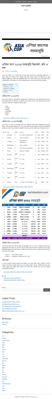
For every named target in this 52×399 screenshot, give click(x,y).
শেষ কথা (5, 92)
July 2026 (4, 324)
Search (4, 287)
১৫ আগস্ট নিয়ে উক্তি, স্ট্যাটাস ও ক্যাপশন (11, 302)
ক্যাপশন (4, 349)
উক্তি (3, 347)
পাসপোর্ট (4, 374)
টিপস (3, 363)
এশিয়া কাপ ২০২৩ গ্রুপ (8, 90)
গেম (3, 354)
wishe (3, 342)
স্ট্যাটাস (3, 390)
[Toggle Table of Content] (15, 85)
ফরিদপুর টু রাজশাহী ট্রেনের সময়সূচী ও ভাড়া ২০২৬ (13, 311)
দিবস (3, 372)
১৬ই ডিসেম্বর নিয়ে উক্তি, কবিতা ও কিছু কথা (11, 306)
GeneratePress (33, 396)
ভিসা (3, 381)
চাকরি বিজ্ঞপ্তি (5, 358)
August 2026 (5, 322)
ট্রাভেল (3, 367)
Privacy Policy (18, 1)
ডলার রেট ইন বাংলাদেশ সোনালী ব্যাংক (12, 278)
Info (3, 336)
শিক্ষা (3, 388)
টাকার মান (4, 361)
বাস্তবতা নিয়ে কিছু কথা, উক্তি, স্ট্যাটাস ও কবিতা (14, 280)
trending (35, 1)
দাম (3, 370)
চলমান (3, 356)
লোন (3, 386)
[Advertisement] (26, 22)
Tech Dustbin (26, 6)
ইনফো (3, 345)
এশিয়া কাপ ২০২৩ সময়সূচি (9, 88)
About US (24, 1)
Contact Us (30, 1)
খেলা (5, 276)
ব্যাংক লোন (4, 377)
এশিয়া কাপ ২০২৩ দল (8, 86)
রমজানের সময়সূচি (6, 383)
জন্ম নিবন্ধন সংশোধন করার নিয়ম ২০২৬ (10, 304)
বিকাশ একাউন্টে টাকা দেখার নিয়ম (9, 308)
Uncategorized (6, 340)
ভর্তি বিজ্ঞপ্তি (4, 379)
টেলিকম (3, 365)
